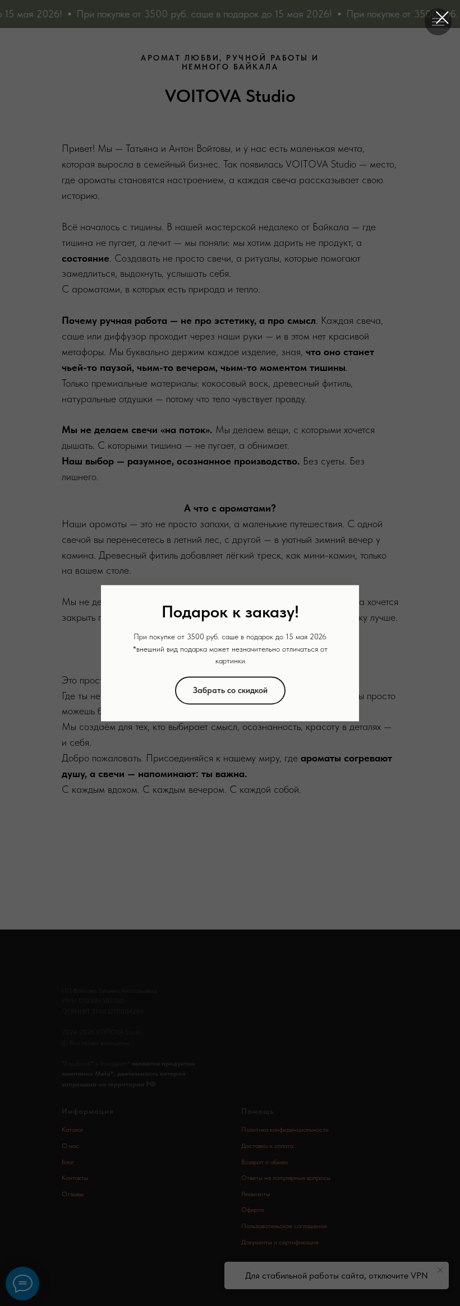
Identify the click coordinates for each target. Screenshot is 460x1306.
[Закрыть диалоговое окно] (442, 18)
